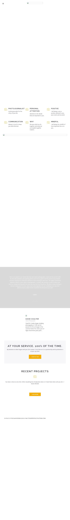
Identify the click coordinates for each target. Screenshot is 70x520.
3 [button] (36, 301)
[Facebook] (28, 333)
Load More (35, 394)
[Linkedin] (26, 333)
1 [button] (33, 301)
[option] (35, 285)
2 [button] (35, 301)
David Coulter (32, 319)
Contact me (35, 357)
